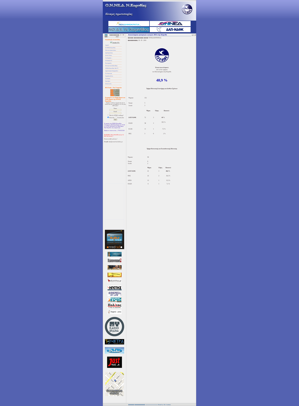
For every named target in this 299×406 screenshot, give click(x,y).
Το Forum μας (108, 73)
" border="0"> (116, 42)
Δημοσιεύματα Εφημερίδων (111, 70)
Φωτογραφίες (108, 63)
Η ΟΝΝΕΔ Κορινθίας (110, 47)
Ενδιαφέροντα (108, 60)
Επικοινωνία (108, 83)
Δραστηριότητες (109, 52)
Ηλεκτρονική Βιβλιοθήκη (111, 65)
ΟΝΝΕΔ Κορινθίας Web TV (111, 68)
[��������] (193, 34)
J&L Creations (167, 404)
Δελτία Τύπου (108, 55)
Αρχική (107, 45)
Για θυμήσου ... (109, 58)
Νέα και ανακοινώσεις (110, 50)
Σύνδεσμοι (107, 78)
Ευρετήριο (107, 81)
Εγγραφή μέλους (109, 76)
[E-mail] (195, 34)
